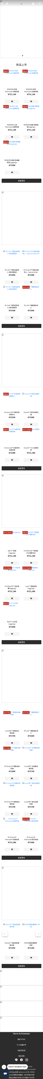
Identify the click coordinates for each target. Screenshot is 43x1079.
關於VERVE (21, 1039)
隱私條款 (21, 1056)
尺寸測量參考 (21, 1045)
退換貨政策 (21, 1050)
